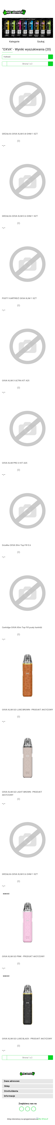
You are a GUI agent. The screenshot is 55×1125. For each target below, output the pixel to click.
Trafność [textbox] (7, 57)
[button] (27, 1081)
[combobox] (27, 56)
